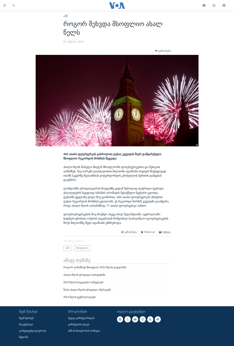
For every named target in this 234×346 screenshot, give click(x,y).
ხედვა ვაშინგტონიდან (81, 318)
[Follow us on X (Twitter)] (127, 319)
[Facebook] (224, 5)
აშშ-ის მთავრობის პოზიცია (84, 330)
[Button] (163, 51)
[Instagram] (214, 5)
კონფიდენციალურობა (32, 330)
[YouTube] (204, 5)
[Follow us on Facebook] (120, 319)
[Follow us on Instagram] (143, 319)
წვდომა (23, 337)
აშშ (65, 16)
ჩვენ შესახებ (26, 318)
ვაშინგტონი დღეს (78, 324)
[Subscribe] (158, 319)
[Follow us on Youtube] (135, 319)
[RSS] (150, 319)
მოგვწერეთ (26, 324)
